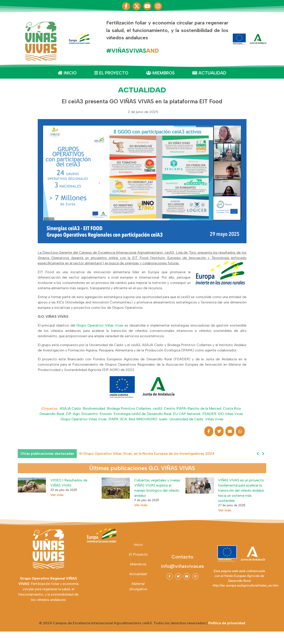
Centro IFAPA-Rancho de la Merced (192, 408)
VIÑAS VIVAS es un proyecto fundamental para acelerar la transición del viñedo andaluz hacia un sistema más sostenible (241, 490)
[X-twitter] (137, 6)
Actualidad (211, 73)
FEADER (209, 414)
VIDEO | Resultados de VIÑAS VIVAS (68, 482)
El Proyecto (113, 73)
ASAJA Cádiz (70, 408)
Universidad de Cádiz (186, 419)
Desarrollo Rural (51, 414)
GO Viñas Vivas (230, 414)
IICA (123, 419)
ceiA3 (157, 408)
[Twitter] (178, 576)
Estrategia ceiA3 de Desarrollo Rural (142, 414)
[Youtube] (147, 6)
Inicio (70, 73)
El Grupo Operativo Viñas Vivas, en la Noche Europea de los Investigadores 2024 (146, 453)
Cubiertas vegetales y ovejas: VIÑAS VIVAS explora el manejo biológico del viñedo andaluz (157, 488)
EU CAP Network (187, 414)
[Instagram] (158, 6)
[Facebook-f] (126, 6)
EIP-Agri (73, 414)
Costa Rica (232, 408)
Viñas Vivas (214, 419)
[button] (263, 454)
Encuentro (89, 414)
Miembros (163, 73)
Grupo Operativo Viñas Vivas (99, 325)
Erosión (106, 414)
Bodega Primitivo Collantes (129, 408)
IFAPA (113, 419)
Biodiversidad (94, 408)
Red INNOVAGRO (143, 419)
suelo (163, 419)
